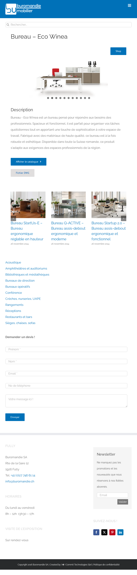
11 (89, 98)
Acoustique (13, 262)
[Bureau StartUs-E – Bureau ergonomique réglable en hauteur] (28, 193)
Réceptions (13, 311)
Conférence (13, 292)
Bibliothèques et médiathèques (27, 274)
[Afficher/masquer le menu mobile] (130, 5)
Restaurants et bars (18, 317)
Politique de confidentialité (106, 564)
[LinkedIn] (120, 532)
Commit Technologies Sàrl (79, 564)
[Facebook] (96, 532)
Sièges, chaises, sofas (20, 323)
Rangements (14, 305)
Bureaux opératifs (17, 286)
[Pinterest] (112, 532)
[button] (28, 162)
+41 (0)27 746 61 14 (23, 475)
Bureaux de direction (20, 280)
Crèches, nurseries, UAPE (23, 298)
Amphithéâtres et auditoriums (26, 268)
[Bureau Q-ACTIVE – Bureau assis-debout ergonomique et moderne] (68, 193)
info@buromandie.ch (19, 481)
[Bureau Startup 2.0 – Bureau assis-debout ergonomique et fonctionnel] (109, 193)
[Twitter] (104, 532)
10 (85, 98)
